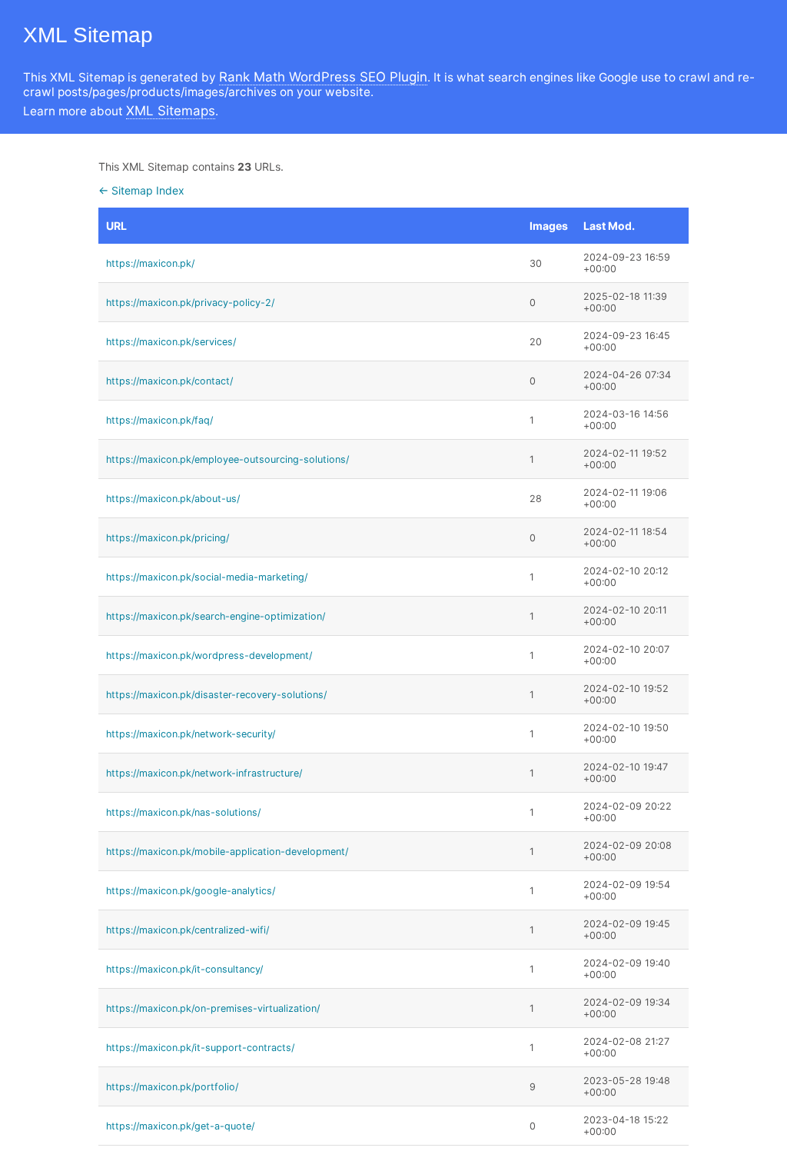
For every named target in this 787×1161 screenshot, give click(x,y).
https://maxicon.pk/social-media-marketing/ (206, 577)
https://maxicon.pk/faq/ (159, 420)
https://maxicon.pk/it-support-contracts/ (200, 1047)
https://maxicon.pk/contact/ (169, 381)
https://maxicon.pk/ (150, 263)
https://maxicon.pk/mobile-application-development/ (227, 851)
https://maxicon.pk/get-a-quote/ (180, 1126)
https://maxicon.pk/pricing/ (167, 538)
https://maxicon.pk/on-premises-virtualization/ (213, 1008)
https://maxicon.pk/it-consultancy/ (184, 969)
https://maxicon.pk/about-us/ (173, 498)
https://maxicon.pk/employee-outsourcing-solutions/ (227, 459)
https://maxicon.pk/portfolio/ (172, 1087)
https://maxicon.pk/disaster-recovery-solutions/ (216, 694)
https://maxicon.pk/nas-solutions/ (183, 812)
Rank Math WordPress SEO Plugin (323, 77)
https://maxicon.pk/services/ (171, 342)
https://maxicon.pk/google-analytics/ (190, 891)
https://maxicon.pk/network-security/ (190, 734)
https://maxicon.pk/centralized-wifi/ (187, 930)
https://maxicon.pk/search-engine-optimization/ (215, 616)
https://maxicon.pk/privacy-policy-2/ (190, 302)
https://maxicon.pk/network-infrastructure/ (204, 773)
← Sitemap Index (141, 190)
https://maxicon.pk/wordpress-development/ (209, 655)
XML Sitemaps (170, 110)
